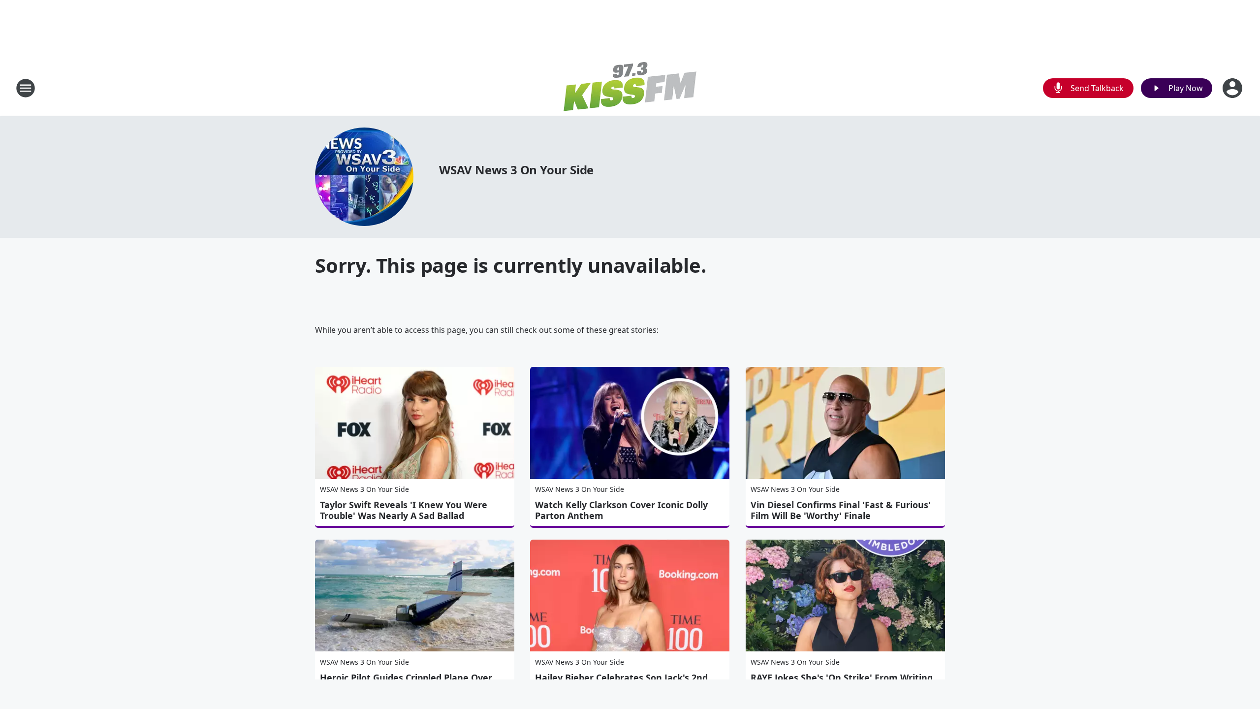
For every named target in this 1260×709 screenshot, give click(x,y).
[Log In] (1233, 88)
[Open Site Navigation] (25, 88)
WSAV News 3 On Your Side (516, 169)
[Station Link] (630, 88)
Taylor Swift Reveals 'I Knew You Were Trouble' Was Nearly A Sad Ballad (403, 510)
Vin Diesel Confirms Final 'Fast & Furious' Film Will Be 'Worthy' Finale (841, 510)
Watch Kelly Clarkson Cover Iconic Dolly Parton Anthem (621, 510)
